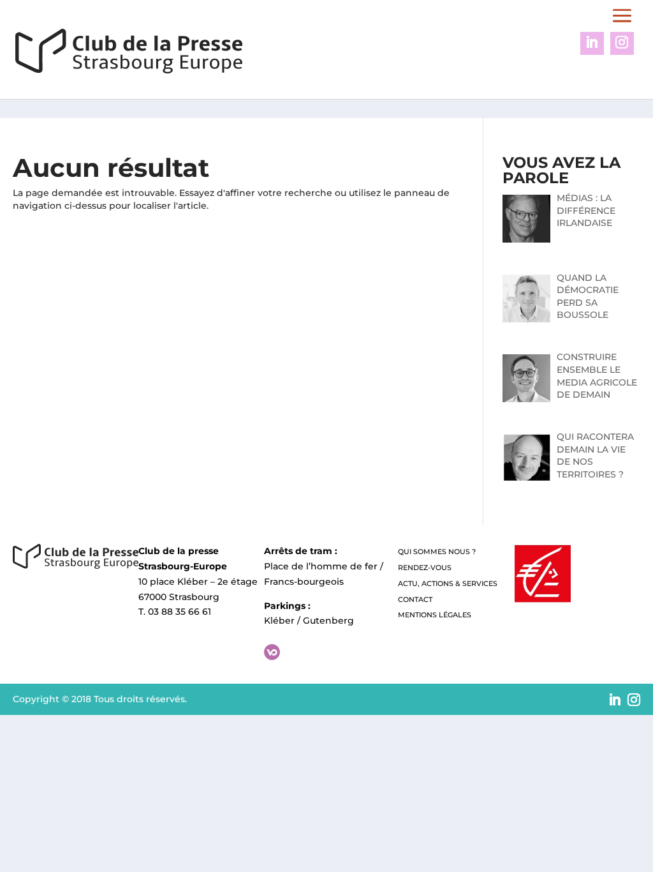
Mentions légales (434, 614)
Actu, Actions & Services (447, 583)
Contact (415, 599)
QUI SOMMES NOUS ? (437, 551)
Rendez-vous (424, 567)
